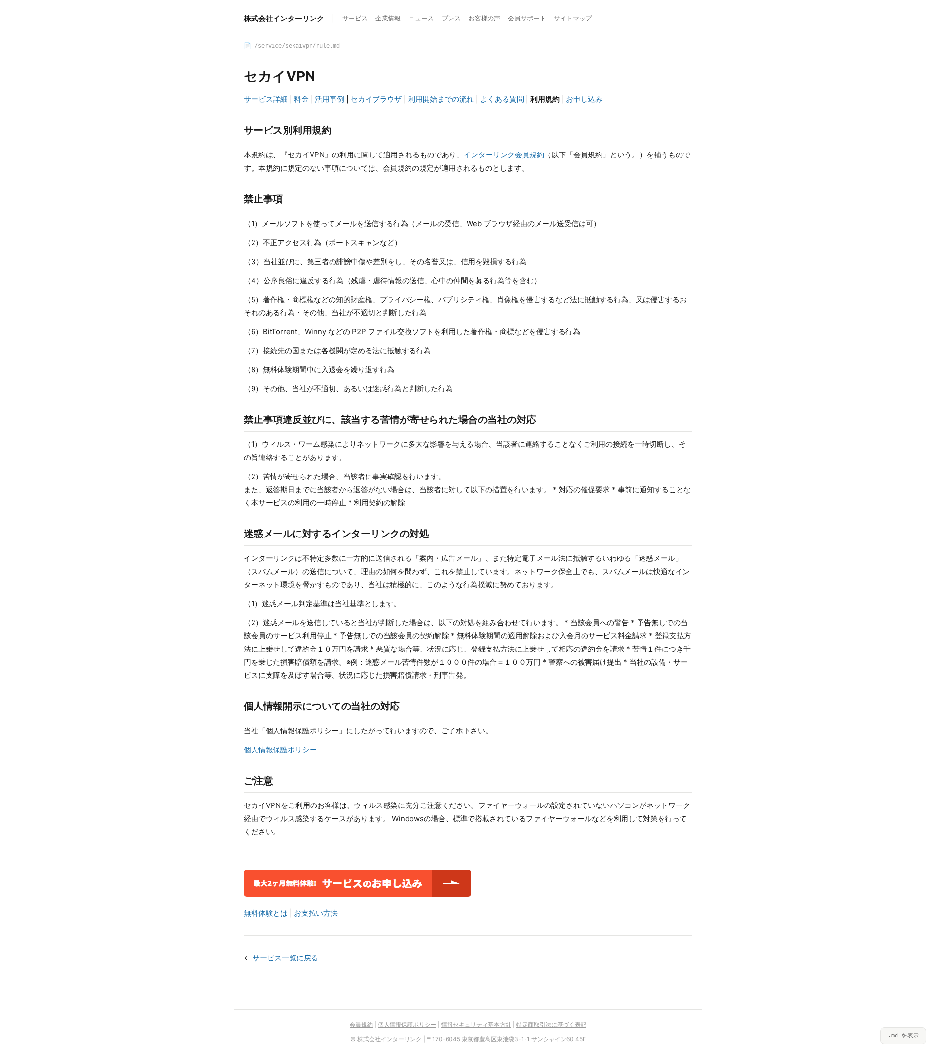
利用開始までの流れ (441, 99)
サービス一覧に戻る (285, 957)
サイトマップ (573, 18)
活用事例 (329, 99)
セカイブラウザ (376, 99)
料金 (301, 99)
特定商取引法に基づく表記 (551, 1024)
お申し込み (584, 99)
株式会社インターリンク (284, 18)
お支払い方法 (316, 913)
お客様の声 (484, 18)
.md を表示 (903, 1035)
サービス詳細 (266, 99)
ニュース (421, 18)
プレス (451, 18)
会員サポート (527, 18)
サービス (355, 18)
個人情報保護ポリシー (280, 749)
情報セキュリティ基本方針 (476, 1024)
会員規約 (361, 1024)
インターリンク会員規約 (504, 154)
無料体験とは (266, 913)
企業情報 (388, 18)
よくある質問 (502, 99)
